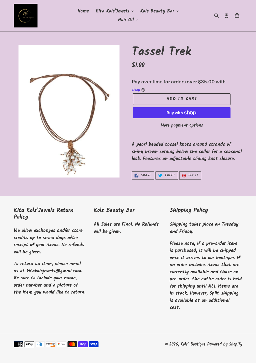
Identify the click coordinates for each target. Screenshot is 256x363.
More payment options (182, 125)
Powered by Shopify (224, 344)
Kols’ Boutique (193, 344)
